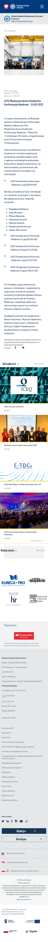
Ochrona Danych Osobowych (12, 767)
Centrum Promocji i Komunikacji (13, 742)
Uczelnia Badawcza (8, 791)
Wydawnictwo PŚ (8, 795)
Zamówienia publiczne (9, 800)
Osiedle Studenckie (8, 777)
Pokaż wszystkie (39, 364)
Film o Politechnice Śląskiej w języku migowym (18, 747)
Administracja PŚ (8, 728)
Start (5, 31)
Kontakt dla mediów (9, 718)
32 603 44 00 (8, 672)
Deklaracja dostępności (24, 899)
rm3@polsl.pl (11, 676)
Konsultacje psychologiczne (11, 763)
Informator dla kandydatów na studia (15, 751)
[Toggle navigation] (42, 6)
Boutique (21, 839)
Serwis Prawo (6, 786)
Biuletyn (21, 831)
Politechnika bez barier (10, 781)
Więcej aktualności (36, 541)
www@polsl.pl (24, 897)
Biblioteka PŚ (6, 733)
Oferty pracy (6, 772)
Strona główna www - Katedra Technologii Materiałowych (22, 681)
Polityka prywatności (24, 883)
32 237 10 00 (10, 695)
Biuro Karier (6, 737)
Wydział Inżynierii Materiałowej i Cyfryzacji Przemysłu (26, 17)
